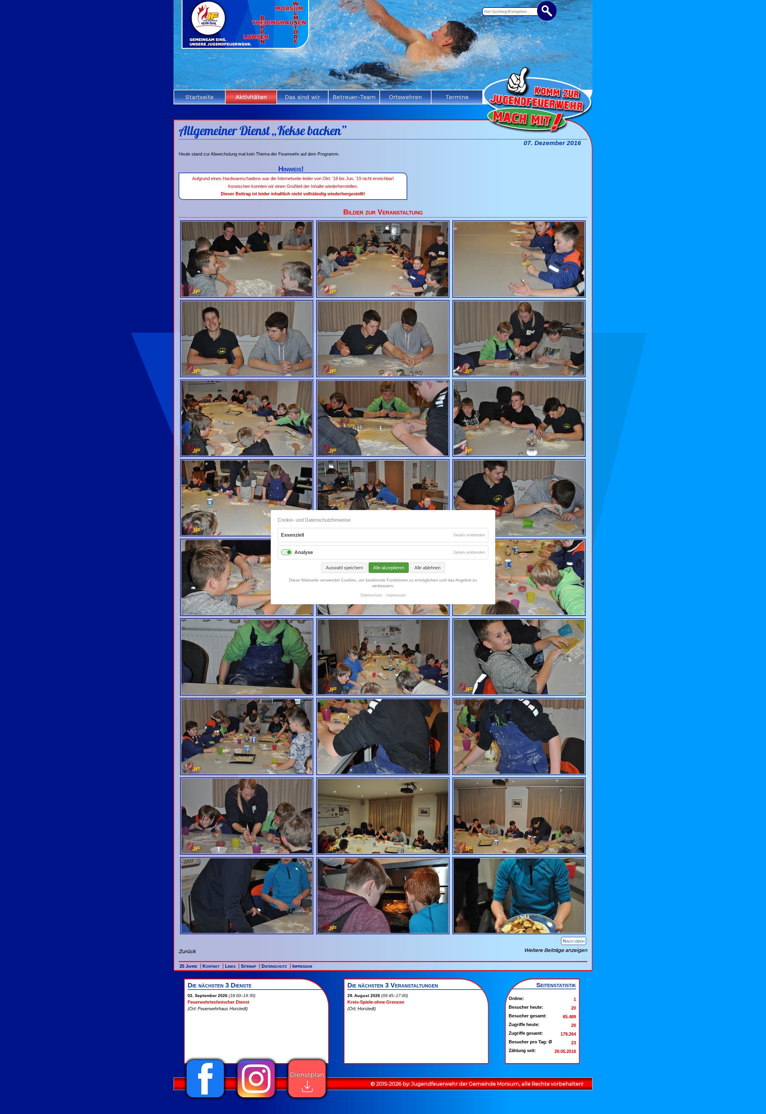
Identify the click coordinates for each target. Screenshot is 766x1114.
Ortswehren (405, 97)
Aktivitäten (251, 97)
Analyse (303, 552)
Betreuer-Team (354, 97)
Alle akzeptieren (388, 567)
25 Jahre (188, 966)
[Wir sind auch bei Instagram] (256, 1099)
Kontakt (211, 966)
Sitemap (248, 966)
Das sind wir (302, 97)
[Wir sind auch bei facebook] (205, 1099)
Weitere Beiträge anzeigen (555, 950)
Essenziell (292, 535)
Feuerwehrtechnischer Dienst (218, 1002)
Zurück (187, 951)
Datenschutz (274, 966)
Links (230, 966)
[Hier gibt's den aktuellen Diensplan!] (307, 1099)
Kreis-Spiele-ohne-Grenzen (375, 1002)
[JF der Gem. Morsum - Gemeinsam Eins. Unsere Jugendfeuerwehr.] (245, 47)
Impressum (302, 966)
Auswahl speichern (344, 567)
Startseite (200, 97)
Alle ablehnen (427, 567)
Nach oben (574, 941)
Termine (457, 97)
